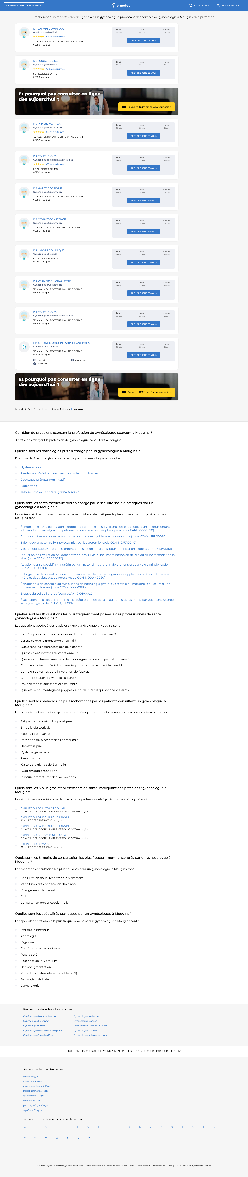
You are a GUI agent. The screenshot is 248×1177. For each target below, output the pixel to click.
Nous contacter (143, 1165)
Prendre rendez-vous (144, 40)
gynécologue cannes (85, 1021)
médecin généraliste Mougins (35, 1091)
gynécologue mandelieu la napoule (42, 1030)
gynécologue (41, 409)
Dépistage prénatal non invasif (43, 479)
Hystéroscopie (31, 467)
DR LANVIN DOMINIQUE (48, 28)
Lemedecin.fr (22, 409)
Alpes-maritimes (61, 409)
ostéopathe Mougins (32, 1100)
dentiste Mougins (30, 1076)
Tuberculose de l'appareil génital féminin (50, 492)
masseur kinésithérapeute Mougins (38, 1086)
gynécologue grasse (34, 1025)
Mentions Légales (44, 1165)
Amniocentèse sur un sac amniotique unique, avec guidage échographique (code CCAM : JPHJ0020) (93, 536)
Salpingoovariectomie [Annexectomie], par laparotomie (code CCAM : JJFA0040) (78, 542)
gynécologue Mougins (32, 1081)
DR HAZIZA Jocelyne (47, 188)
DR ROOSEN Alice (45, 61)
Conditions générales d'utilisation (68, 1165)
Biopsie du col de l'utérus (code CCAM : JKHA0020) (57, 593)
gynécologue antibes (85, 1030)
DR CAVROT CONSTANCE (49, 219)
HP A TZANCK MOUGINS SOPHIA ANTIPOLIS (61, 343)
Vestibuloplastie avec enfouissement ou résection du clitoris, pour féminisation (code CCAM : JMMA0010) (96, 548)
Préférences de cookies (162, 1165)
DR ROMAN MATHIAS (47, 124)
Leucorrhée (29, 486)
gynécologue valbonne (86, 1016)
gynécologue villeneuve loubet (91, 1035)
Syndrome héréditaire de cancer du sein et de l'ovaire (59, 473)
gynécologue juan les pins (38, 1035)
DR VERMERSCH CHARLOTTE (52, 281)
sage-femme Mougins (32, 1110)
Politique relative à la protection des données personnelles (110, 1165)
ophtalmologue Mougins (33, 1095)
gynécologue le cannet (36, 1021)
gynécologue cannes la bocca (90, 1025)
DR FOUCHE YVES (45, 156)
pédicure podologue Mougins (35, 1105)
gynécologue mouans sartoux (39, 1016)
